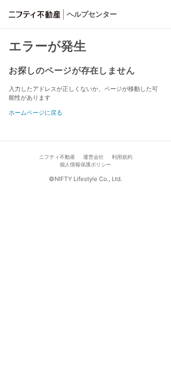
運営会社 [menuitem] (93, 157)
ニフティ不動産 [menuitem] (57, 157)
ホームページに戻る (35, 112)
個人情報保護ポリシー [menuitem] (85, 165)
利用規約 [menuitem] (122, 157)
